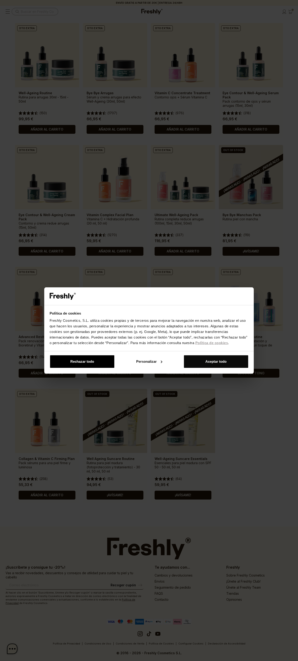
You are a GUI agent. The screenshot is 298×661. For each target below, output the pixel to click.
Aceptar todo (216, 361)
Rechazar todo (82, 361)
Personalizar (146, 361)
